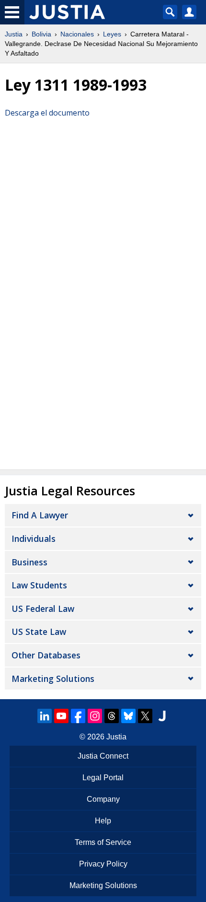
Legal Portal (103, 777)
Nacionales (77, 34)
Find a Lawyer (39, 515)
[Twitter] (145, 716)
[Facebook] (78, 716)
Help (103, 821)
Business (29, 562)
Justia (14, 34)
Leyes (112, 34)
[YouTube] (61, 716)
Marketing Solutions (52, 678)
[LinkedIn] (44, 716)
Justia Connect (103, 756)
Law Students (39, 585)
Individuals (33, 538)
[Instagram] (95, 716)
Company (103, 799)
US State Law (38, 631)
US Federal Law (42, 608)
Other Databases (45, 655)
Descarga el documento (47, 112)
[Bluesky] (128, 716)
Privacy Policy (103, 864)
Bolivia (41, 34)
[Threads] (111, 716)
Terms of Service (103, 842)
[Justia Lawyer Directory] (162, 716)
